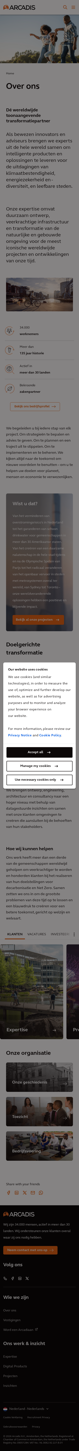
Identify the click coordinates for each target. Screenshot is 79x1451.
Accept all (35, 752)
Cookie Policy (50, 735)
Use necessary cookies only (35, 780)
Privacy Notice (20, 735)
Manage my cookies (35, 766)
